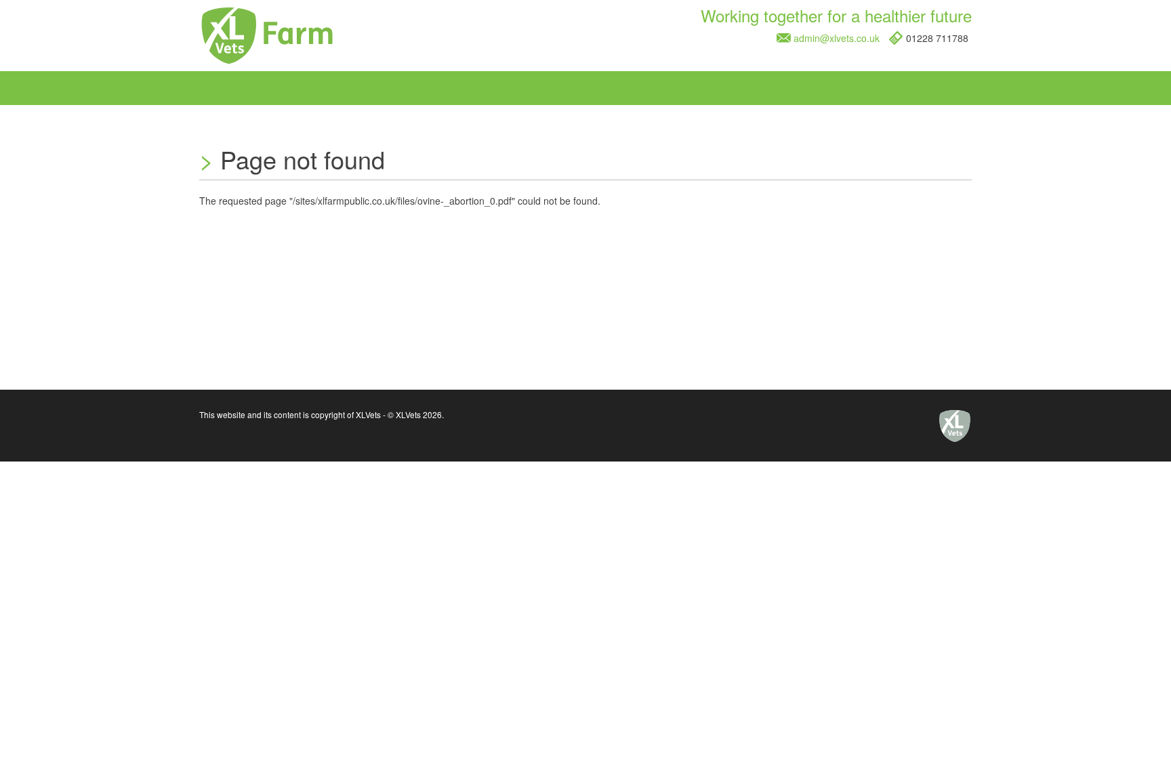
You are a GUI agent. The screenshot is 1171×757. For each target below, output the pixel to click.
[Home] (267, 38)
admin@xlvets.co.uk (837, 38)
